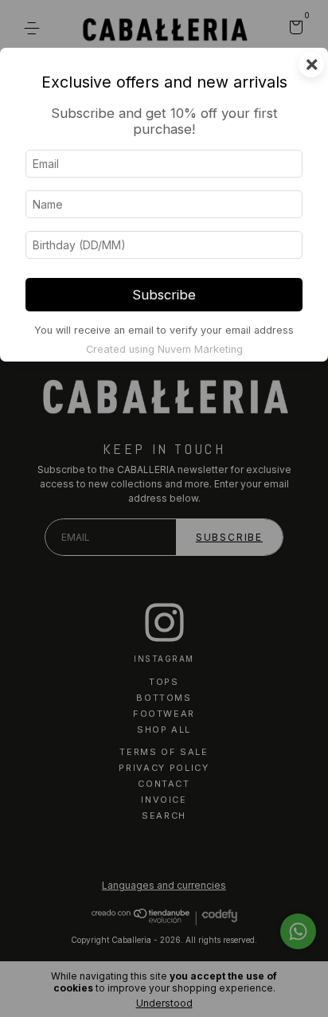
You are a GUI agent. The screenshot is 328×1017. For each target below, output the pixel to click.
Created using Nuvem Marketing (164, 349)
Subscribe (164, 295)
